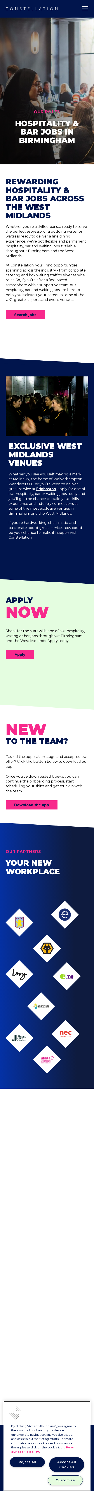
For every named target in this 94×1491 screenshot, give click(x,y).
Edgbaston (46, 489)
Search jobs (25, 315)
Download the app (31, 805)
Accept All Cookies (66, 1464)
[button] (15, 1413)
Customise (65, 1480)
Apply (20, 655)
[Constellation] (31, 8)
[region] (47, 1446)
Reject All (27, 1462)
